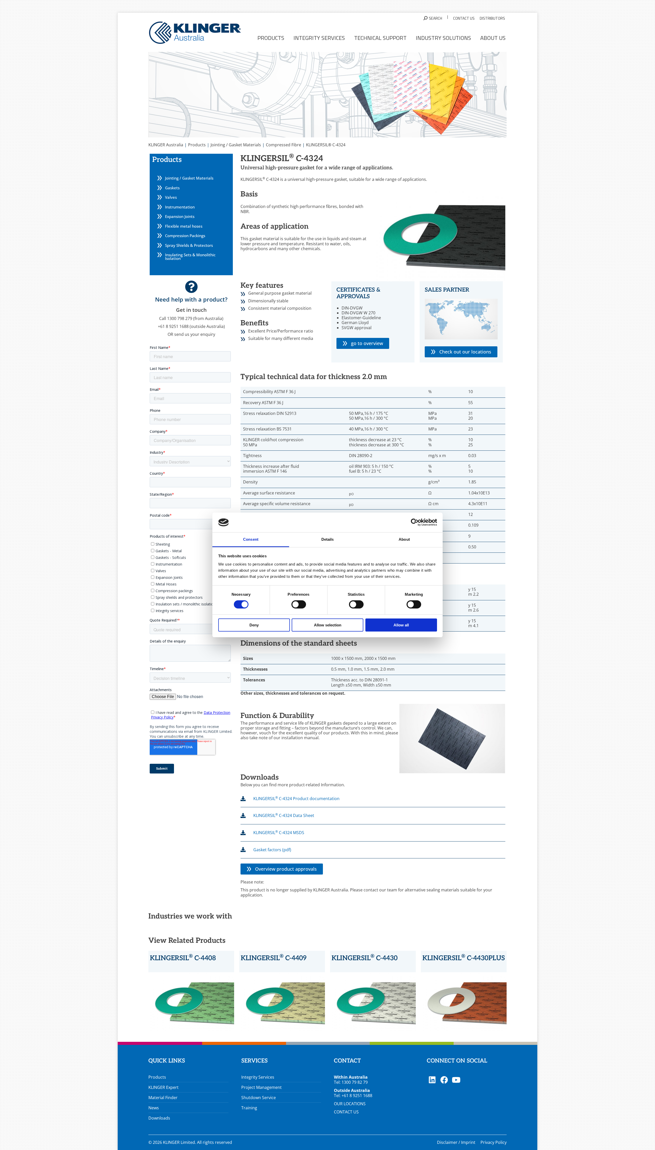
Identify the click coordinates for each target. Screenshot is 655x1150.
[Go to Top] (647, 1142)
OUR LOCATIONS (350, 1104)
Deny (254, 625)
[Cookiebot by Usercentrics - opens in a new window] (414, 522)
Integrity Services (257, 1077)
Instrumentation (180, 206)
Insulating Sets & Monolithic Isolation (190, 256)
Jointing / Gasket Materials (189, 178)
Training (249, 1107)
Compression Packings (185, 235)
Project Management (261, 1087)
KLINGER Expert (163, 1087)
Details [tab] (327, 539)
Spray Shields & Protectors (189, 245)
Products (157, 1077)
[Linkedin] (432, 1080)
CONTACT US (346, 1112)
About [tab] (404, 539)
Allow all (401, 625)
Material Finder (163, 1097)
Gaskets (172, 187)
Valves (171, 197)
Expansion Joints (179, 216)
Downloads (159, 1118)
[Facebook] (444, 1080)
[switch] (298, 604)
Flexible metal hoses (183, 226)
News (153, 1107)
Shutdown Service (258, 1097)
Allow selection (327, 625)
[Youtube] (456, 1080)
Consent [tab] (250, 539)
